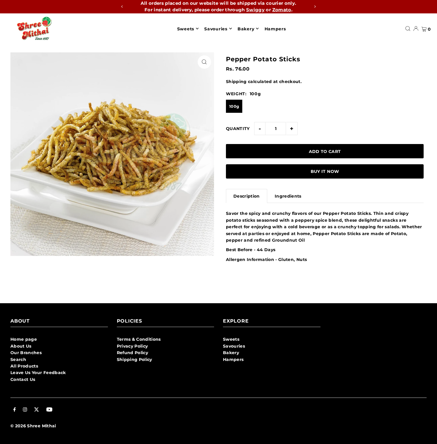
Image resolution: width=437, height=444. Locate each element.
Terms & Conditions (139, 339)
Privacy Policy (132, 346)
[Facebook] (14, 410)
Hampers (233, 359)
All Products (24, 366)
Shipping (236, 81)
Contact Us (22, 379)
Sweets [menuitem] (185, 28)
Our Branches (26, 352)
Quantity (238, 128)
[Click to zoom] (204, 62)
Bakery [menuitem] (246, 28)
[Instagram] (25, 410)
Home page (23, 339)
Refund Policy (132, 352)
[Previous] (122, 7)
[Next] (315, 7)
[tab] (246, 196)
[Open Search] (408, 28)
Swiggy (255, 9)
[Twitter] (36, 410)
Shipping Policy (134, 359)
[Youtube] (49, 410)
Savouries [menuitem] (215, 28)
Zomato (281, 9)
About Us (21, 346)
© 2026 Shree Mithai (33, 426)
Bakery (231, 352)
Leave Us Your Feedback (38, 372)
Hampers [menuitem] (275, 28)
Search (18, 359)
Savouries (234, 346)
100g (234, 106)
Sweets (231, 339)
